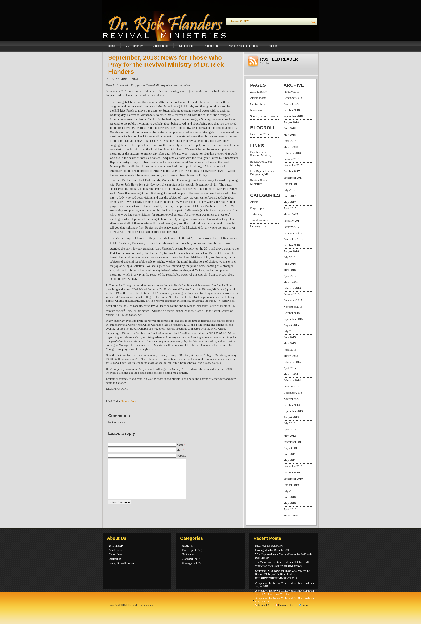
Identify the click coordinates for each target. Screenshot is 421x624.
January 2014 (292, 386)
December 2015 (293, 300)
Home (111, 45)
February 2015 (292, 362)
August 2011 (291, 448)
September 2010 (293, 478)
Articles (273, 45)
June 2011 (290, 454)
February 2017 (292, 220)
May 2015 (290, 343)
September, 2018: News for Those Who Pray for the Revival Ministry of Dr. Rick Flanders (166, 64)
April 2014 (290, 368)
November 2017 (293, 165)
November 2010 (293, 466)
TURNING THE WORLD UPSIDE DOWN (278, 566)
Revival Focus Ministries (258, 182)
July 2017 (289, 190)
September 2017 (293, 177)
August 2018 (291, 122)
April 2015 (290, 349)
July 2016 (289, 257)
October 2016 (292, 245)
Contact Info (186, 45)
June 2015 (290, 337)
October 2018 (292, 110)
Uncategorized (259, 226)
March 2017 (291, 214)
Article (254, 201)
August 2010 (291, 484)
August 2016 (291, 251)
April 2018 (290, 140)
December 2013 (293, 392)
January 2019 (292, 91)
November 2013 (293, 398)
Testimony (256, 214)
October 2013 (292, 405)
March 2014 (291, 374)
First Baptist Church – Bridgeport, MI (263, 173)
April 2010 (290, 509)
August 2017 (291, 183)
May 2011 (290, 460)
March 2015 (291, 355)
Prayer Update (129, 401)
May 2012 (290, 435)
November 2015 (293, 306)
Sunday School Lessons (243, 45)
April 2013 (290, 429)
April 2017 (290, 208)
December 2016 (293, 233)
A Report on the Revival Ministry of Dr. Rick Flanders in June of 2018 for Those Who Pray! (284, 592)
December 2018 (293, 97)
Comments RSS (286, 605)
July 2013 (289, 423)
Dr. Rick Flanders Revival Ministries (157, 17)
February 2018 (292, 153)
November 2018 (293, 104)
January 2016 (292, 294)
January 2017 (292, 226)
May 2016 (290, 269)
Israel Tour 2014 (259, 134)
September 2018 (293, 116)
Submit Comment (120, 502)
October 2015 (292, 312)
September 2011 (293, 441)
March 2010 (291, 515)
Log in (305, 605)
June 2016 (290, 263)
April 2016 (290, 276)
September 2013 (293, 411)
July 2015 (289, 331)
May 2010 (290, 503)
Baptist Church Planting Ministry (260, 154)
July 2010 (289, 491)
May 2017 (290, 202)
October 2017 (292, 171)
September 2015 (293, 319)
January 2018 (292, 159)
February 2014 (292, 380)
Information (211, 45)
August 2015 (291, 325)
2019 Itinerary (134, 45)
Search (313, 21)
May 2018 (290, 134)
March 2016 (291, 282)
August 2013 (291, 417)
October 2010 (292, 472)
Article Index (160, 45)
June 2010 (290, 497)
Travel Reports (259, 220)
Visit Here (265, 63)
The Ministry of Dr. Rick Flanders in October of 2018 (283, 562)
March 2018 (291, 147)
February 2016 (292, 288)
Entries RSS (264, 605)
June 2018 (290, 128)
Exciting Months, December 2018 (272, 550)
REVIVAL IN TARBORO (269, 545)
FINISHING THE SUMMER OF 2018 (276, 578)
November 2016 (293, 239)
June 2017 (290, 196)
